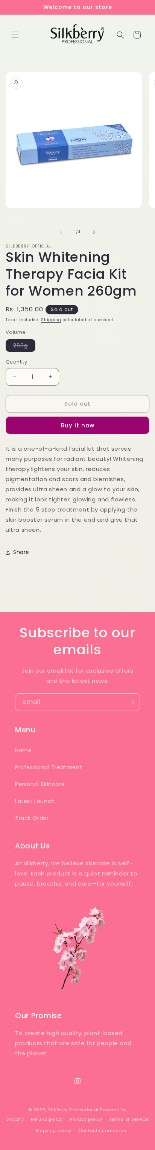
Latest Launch (35, 801)
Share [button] (21, 552)
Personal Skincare (40, 784)
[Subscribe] (131, 702)
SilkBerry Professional (73, 1110)
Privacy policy (86, 1119)
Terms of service (128, 1119)
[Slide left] (61, 232)
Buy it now (77, 425)
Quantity (16, 361)
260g (24, 346)
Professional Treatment (48, 767)
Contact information (102, 1130)
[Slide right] (94, 232)
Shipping (51, 320)
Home (23, 750)
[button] (15, 35)
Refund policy (47, 1119)
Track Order (32, 818)
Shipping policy (54, 1130)
